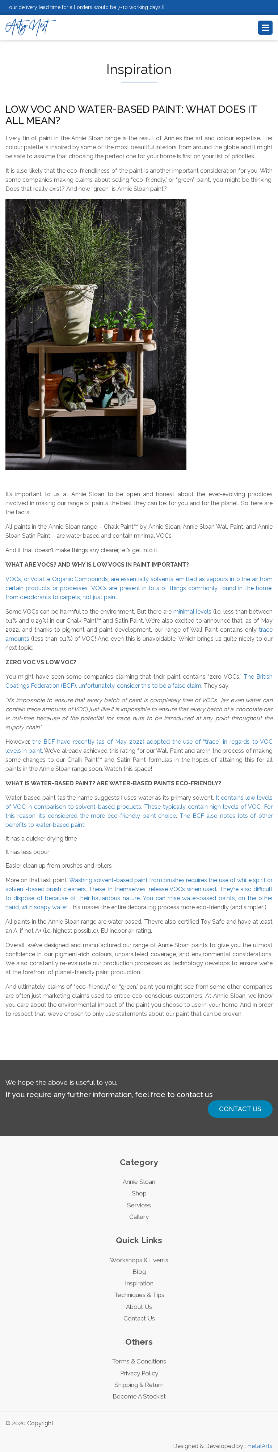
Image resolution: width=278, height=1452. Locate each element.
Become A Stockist (139, 1396)
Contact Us (240, 1109)
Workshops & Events (139, 1260)
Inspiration (139, 1283)
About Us (139, 1306)
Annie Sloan (139, 1181)
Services (139, 1205)
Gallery (139, 1216)
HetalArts (260, 1446)
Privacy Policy (139, 1373)
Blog (139, 1271)
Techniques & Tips (139, 1294)
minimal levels (192, 611)
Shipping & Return (139, 1384)
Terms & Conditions (139, 1361)
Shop (139, 1193)
